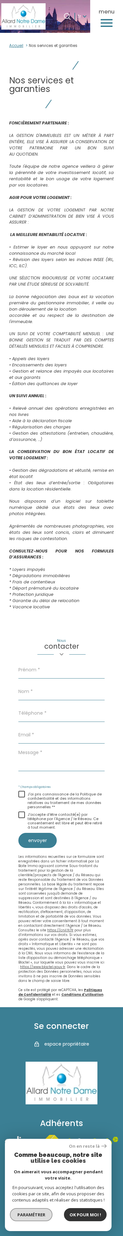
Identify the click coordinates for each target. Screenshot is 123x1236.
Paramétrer (31, 1215)
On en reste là (84, 1146)
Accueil (16, 45)
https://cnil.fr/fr (60, 930)
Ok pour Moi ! (85, 1215)
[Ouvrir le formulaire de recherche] (67, 16)
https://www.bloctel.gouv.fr (42, 967)
